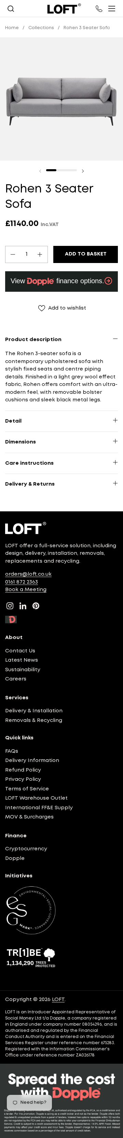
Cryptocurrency (26, 849)
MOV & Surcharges (29, 817)
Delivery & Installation (34, 711)
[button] (10, 8)
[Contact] (99, 8)
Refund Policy (23, 770)
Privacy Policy (23, 779)
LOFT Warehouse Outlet (36, 798)
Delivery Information (32, 760)
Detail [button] (13, 421)
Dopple (15, 858)
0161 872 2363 (21, 582)
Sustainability (22, 669)
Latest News (21, 660)
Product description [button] (33, 339)
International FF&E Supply (39, 807)
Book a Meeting (25, 589)
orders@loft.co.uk (28, 574)
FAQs (11, 751)
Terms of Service (27, 789)
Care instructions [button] (29, 463)
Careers (15, 679)
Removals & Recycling (33, 720)
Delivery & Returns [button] (30, 484)
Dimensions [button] (20, 442)
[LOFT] (64, 8)
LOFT (58, 999)
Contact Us (20, 651)
